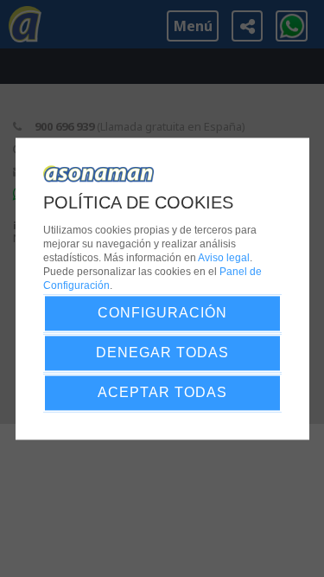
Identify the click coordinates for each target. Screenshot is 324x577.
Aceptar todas (162, 392)
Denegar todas (162, 352)
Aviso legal (224, 258)
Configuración (162, 312)
